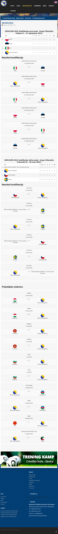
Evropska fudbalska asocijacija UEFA (9, 511)
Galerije (2, 498)
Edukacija (31, 482)
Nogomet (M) (32, 475)
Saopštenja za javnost (34, 480)
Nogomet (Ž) (32, 477)
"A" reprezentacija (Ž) (38, 18)
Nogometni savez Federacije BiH (8, 516)
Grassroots (32, 486)
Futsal (30, 479)
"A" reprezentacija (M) (8, 18)
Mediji (44, 6)
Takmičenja (37, 6)
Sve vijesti (31, 488)
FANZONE (13, 11)
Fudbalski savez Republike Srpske (9, 515)
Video (2, 500)
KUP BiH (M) (28, 18)
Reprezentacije (27, 6)
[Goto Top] (56, 532)
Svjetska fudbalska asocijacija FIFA (9, 513)
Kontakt (3, 504)
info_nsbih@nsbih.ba (37, 513)
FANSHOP (51, 6)
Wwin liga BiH (20, 18)
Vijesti (12, 6)
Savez (18, 6)
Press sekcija (4, 502)
